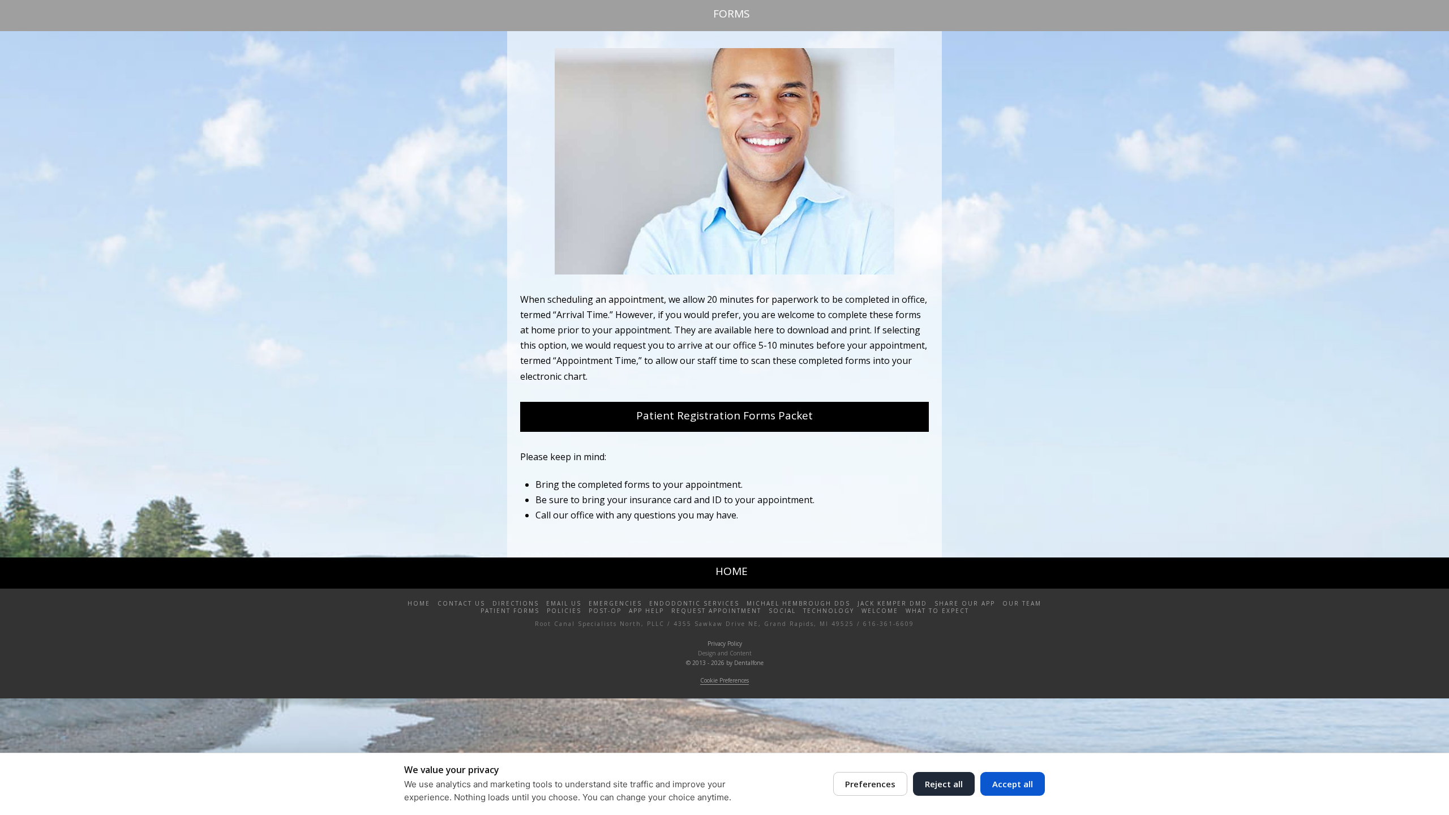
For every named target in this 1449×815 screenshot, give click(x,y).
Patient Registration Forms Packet (724, 415)
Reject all (944, 784)
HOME (731, 571)
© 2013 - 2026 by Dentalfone (725, 663)
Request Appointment (716, 611)
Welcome (879, 611)
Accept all (1012, 784)
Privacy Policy (725, 643)
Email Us (563, 603)
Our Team (1021, 603)
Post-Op (605, 611)
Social (782, 611)
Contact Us (461, 603)
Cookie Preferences (724, 680)
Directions (515, 603)
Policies (564, 611)
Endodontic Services (694, 603)
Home (419, 603)
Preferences (870, 784)
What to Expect (937, 611)
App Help (646, 611)
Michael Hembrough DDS (798, 603)
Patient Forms (510, 611)
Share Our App (964, 603)
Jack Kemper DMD (892, 603)
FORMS (731, 13)
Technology (828, 611)
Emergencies (615, 603)
